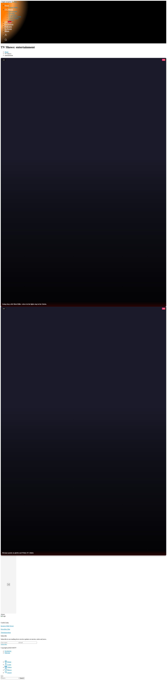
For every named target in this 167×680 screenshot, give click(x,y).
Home (6, 52)
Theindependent (6, 632)
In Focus (11, 20)
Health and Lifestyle (15, 16)
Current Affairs (13, 7)
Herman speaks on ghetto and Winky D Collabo (18, 553)
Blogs (7, 31)
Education (12, 13)
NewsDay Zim (5, 629)
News (7, 5)
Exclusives (9, 24)
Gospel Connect (13, 18)
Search (22, 678)
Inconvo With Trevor (7, 626)
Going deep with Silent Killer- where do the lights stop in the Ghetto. (24, 304)
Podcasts (8, 26)
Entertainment (13, 11)
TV (8, 22)
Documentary (13, 15)
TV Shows (9, 9)
